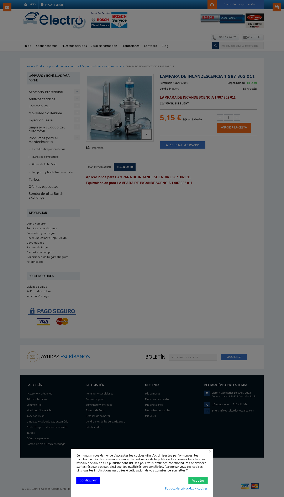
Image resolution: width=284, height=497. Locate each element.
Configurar (88, 480)
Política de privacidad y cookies (186, 488)
